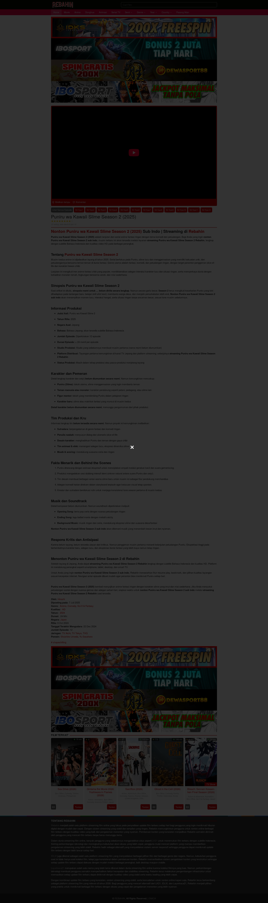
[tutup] (132, 447)
